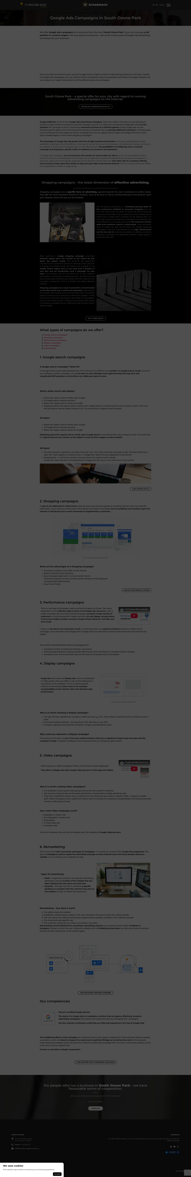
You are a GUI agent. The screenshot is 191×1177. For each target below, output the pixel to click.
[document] (95, 588)
